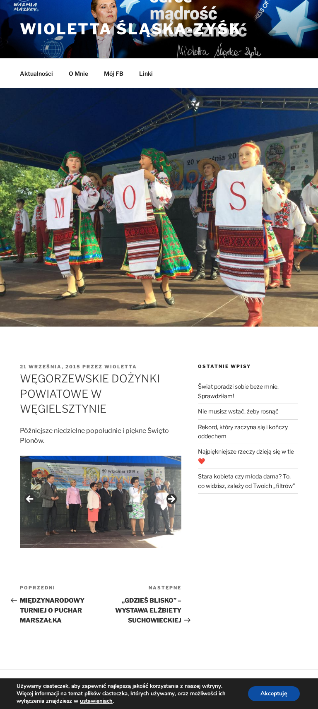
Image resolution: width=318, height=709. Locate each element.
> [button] (171, 499)
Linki (146, 73)
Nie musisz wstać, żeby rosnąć (238, 411)
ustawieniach (96, 701)
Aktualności (36, 73)
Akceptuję (273, 693)
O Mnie (78, 73)
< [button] (30, 499)
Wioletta (120, 367)
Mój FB (113, 73)
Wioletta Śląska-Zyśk (130, 29)
